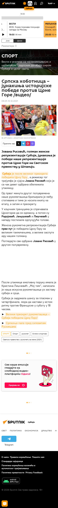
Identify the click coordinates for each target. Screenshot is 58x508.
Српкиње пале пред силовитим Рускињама (24, 324)
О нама (5, 457)
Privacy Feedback (34, 472)
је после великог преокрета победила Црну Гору (25, 175)
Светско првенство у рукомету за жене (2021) (22, 339)
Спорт (15, 333)
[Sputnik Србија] (9, 4)
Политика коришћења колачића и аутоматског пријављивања (18, 467)
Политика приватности (13, 472)
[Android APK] (10, 481)
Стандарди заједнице (12, 461)
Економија (31, 430)
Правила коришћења (20, 457)
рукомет (25, 333)
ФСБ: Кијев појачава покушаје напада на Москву (24, 28)
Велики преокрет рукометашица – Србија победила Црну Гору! (26, 316)
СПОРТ (6, 333)
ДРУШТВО (46, 430)
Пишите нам (38, 457)
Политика (16, 430)
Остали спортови (39, 333)
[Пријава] (35, 3)
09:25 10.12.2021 (10, 101)
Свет (4, 430)
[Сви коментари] (5, 503)
